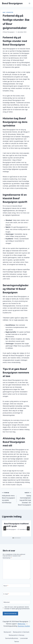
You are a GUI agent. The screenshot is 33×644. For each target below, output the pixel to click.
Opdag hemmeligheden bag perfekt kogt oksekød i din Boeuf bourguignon (24, 499)
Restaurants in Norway (16, 635)
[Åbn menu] (29, 3)
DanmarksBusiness (11, 638)
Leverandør (24, 638)
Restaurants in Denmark (21, 632)
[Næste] (28, 528)
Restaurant (7, 632)
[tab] (13, 537)
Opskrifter (9, 12)
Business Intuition (24, 626)
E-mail (6, 594)
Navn (5, 586)
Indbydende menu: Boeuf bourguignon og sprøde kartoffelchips (8, 497)
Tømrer (16, 641)
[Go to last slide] (4, 528)
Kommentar (7, 558)
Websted (6, 602)
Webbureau (21, 624)
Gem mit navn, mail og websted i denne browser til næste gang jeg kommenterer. (17, 607)
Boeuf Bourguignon (9, 32)
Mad (4, 12)
